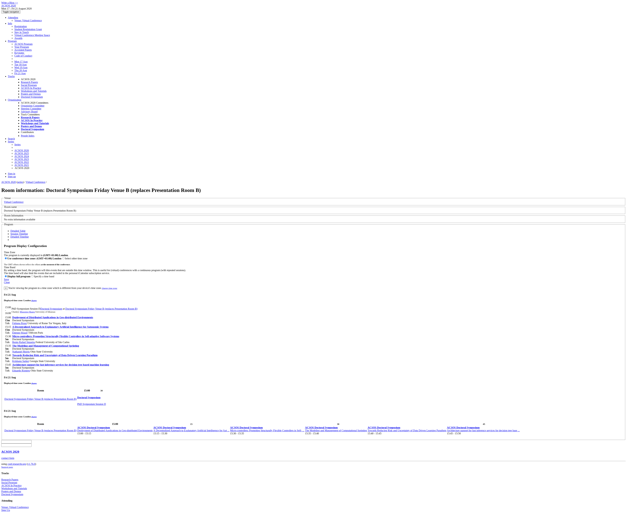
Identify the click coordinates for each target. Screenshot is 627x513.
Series (17, 144)
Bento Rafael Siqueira (23, 342)
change (34, 300)
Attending (13, 17)
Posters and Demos (31, 94)
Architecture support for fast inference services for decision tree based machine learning (60, 364)
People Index (27, 135)
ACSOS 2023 (21, 159)
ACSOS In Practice (31, 88)
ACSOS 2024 (21, 156)
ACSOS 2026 (21, 150)
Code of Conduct (23, 55)
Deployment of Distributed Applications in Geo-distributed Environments (52, 317)
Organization (14, 99)
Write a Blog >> (9, 2)
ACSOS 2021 (21, 165)
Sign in (11, 173)
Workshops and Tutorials (34, 91)
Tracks (11, 76)
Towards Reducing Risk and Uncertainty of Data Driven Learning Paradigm (54, 355)
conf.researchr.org (17, 464)
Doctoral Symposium (32, 96)
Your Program (21, 47)
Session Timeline (19, 233)
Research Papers (29, 82)
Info (10, 23)
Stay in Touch (21, 32)
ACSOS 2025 (21, 153)
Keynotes (19, 52)
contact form (7, 458)
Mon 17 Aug (21, 61)
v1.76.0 (31, 464)
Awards (18, 38)
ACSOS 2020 (8, 182)
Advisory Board (29, 111)
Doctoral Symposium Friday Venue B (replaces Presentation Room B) (101, 308)
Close (7, 282)
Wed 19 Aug (20, 67)
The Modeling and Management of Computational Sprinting (45, 345)
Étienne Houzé (20, 332)
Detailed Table (17, 230)
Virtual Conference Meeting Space (32, 35)
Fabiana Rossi (19, 323)
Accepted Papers (23, 49)
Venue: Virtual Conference (28, 20)
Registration (20, 26)
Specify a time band (44, 276)
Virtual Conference (35, 182)
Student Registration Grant (28, 29)
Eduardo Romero (21, 370)
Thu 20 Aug (20, 70)
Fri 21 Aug (20, 73)
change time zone (109, 288)
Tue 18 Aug (20, 64)
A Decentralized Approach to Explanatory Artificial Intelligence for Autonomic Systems (60, 326)
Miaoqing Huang (27, 312)
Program (12, 41)
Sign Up (5, 510)
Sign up (12, 176)
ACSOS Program (23, 44)
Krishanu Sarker (20, 361)
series (20, 182)
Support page (7, 467)
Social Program (29, 85)
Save (6, 279)
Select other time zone (76, 258)
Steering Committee (31, 108)
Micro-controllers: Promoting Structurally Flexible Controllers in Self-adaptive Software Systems (65, 336)
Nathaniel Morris (21, 351)
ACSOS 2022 (21, 162)
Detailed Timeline (19, 236)
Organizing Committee (32, 105)
